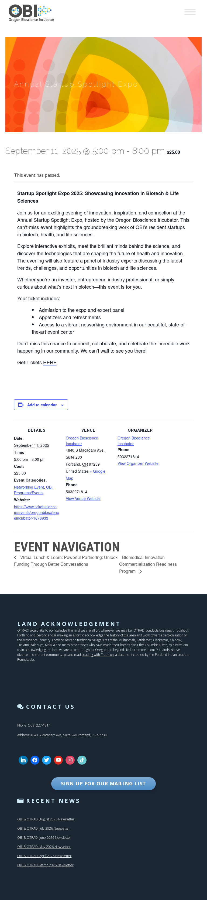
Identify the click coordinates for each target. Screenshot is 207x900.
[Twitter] (47, 760)
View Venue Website (83, 498)
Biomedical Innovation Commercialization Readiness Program (148, 564)
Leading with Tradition (98, 654)
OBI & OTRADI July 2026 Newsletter (43, 828)
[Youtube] (58, 760)
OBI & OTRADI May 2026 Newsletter (44, 846)
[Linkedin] (23, 760)
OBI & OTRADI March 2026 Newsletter (45, 865)
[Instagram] (70, 760)
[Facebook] (35, 760)
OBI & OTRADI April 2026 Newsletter (44, 856)
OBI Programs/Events (33, 489)
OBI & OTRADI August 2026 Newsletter (45, 819)
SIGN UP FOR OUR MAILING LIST (103, 783)
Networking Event (29, 487)
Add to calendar (42, 404)
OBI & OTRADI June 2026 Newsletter (44, 837)
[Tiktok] (82, 760)
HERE (50, 362)
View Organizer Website (138, 463)
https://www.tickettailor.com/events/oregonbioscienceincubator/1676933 (36, 512)
